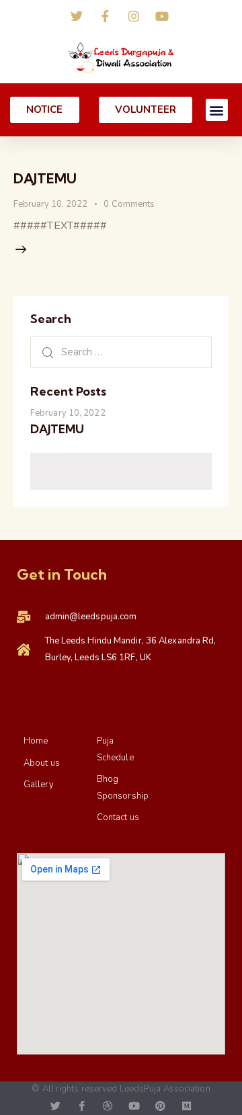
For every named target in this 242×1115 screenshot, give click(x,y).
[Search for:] (121, 352)
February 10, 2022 (50, 204)
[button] (217, 110)
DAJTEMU (45, 178)
